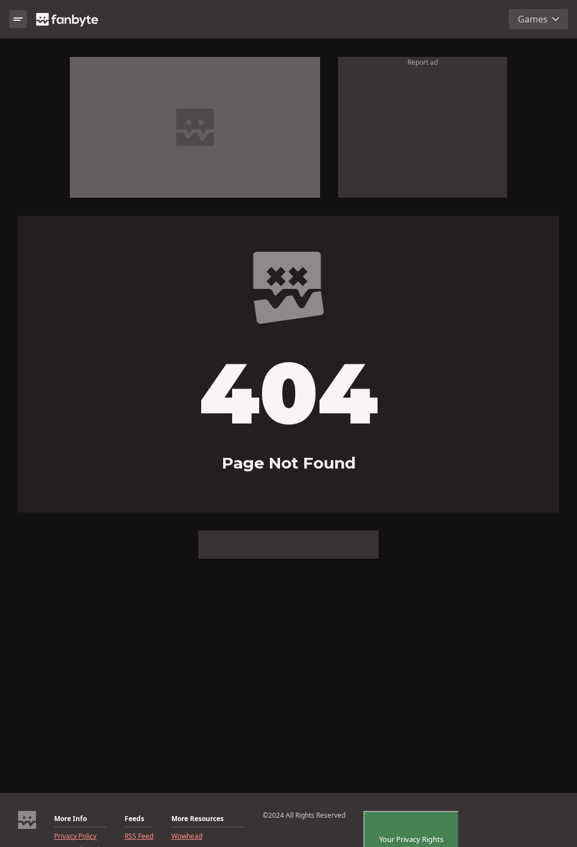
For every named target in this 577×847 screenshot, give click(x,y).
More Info (70, 818)
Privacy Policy (75, 836)
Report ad (422, 62)
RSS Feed (139, 836)
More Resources (197, 818)
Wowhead (186, 836)
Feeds (134, 818)
